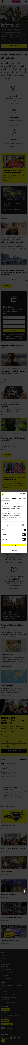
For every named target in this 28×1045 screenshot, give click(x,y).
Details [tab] (14, 498)
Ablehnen (14, 550)
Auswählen (14, 548)
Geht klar (14, 545)
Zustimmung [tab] (5, 498)
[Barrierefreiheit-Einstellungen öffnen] (24, 891)
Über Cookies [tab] (22, 498)
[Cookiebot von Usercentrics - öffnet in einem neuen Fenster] (19, 494)
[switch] (24, 530)
